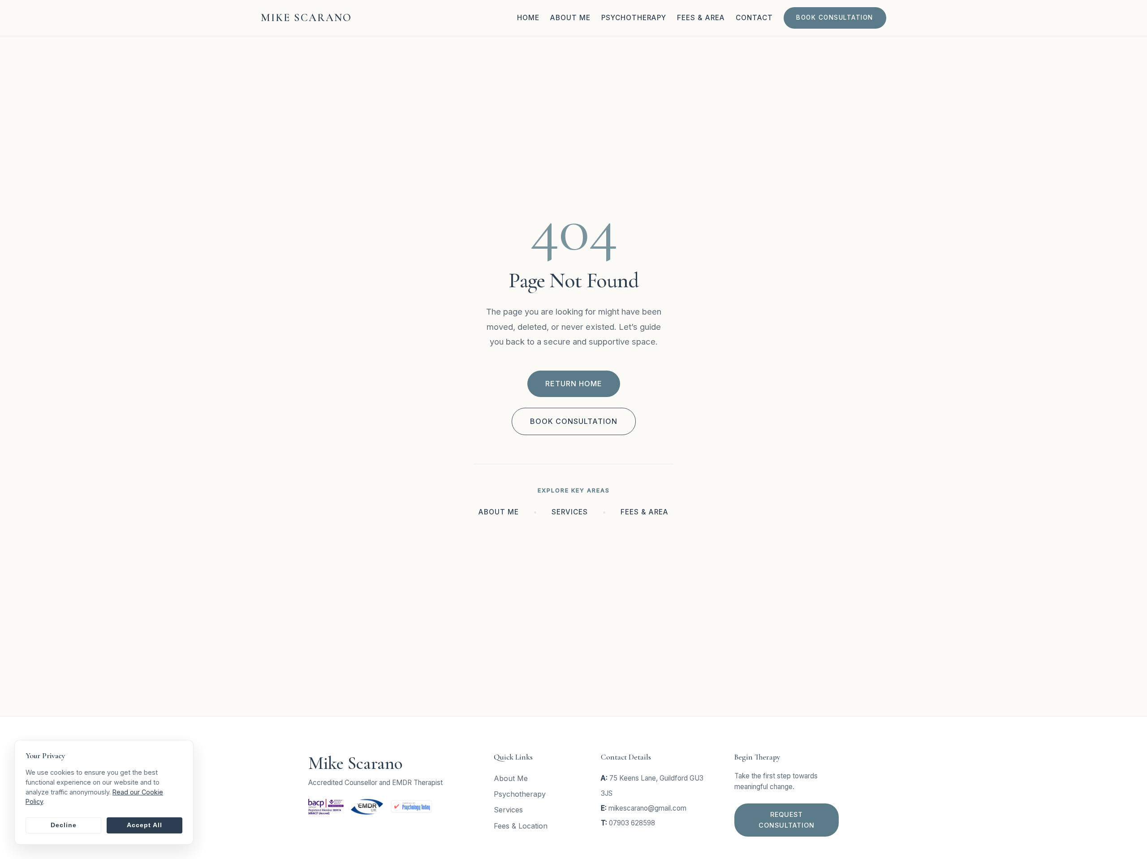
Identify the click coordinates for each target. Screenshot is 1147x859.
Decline (64, 825)
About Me (570, 17)
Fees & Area (701, 17)
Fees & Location (521, 825)
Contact (754, 17)
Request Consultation (787, 819)
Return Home (573, 383)
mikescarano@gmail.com (647, 808)
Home (528, 17)
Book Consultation (834, 17)
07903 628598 (632, 823)
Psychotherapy (633, 17)
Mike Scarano (306, 17)
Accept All (144, 825)
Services (570, 512)
